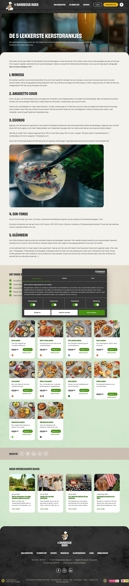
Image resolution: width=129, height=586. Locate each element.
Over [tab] (92, 278)
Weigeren (37, 312)
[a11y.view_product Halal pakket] (79, 369)
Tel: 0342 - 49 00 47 (39, 560)
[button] (121, 4)
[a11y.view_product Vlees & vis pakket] (50, 369)
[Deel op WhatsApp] (40, 453)
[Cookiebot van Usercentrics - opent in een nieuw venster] (96, 272)
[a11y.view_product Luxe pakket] (22, 369)
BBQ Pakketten (59, 5)
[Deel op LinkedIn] (34, 453)
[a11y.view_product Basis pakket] (22, 328)
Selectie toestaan (64, 312)
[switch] (54, 304)
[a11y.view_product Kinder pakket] (107, 369)
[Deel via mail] (46, 453)
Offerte (86, 5)
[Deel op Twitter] (27, 453)
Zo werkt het (74, 5)
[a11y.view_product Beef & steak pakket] (50, 328)
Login (91, 553)
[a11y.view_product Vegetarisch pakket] (22, 410)
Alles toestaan (91, 312)
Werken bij (64, 553)
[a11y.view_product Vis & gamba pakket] (79, 328)
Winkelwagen (102, 553)
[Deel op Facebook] (21, 453)
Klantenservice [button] (111, 4)
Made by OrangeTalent (62, 582)
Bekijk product (27, 352)
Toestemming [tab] (36, 278)
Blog (71, 580)
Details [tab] (64, 278)
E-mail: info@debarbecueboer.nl (60, 560)
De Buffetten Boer (56, 580)
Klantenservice (79, 553)
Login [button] (97, 4)
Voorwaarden (78, 580)
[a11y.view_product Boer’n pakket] (107, 328)
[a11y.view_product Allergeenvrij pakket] (50, 410)
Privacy (85, 580)
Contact (65, 580)
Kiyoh (18, 581)
